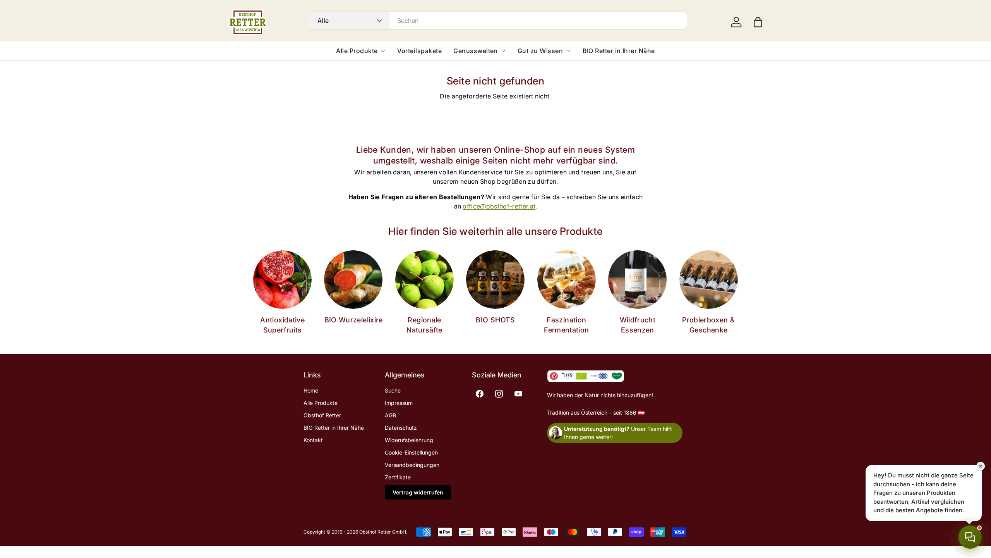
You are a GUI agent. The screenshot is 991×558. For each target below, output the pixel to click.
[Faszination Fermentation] (566, 279)
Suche (393, 390)
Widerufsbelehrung (409, 440)
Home (310, 390)
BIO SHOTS (495, 320)
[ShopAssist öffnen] (970, 537)
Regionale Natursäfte (424, 325)
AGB (390, 415)
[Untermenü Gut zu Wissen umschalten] (568, 50)
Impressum (399, 403)
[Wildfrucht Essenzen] (637, 279)
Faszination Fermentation (566, 325)
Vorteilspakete (419, 51)
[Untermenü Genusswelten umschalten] (503, 50)
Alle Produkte (356, 51)
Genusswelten (475, 51)
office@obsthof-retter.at (499, 206)
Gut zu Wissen (540, 51)
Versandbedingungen (412, 465)
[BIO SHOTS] (495, 279)
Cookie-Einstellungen (411, 452)
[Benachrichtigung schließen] (980, 466)
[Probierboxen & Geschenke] (708, 279)
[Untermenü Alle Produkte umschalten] (382, 50)
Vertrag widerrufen (418, 492)
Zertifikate (398, 477)
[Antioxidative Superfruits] (282, 279)
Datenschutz (401, 427)
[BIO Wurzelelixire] (353, 279)
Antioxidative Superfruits (282, 325)
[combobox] (497, 20)
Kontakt (313, 440)
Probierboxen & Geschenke (708, 325)
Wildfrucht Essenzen (638, 325)
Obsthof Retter (322, 415)
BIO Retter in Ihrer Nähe (619, 51)
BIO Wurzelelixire (353, 320)
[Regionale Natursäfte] (424, 279)
